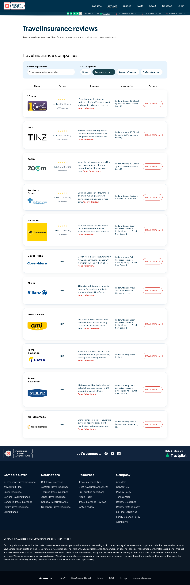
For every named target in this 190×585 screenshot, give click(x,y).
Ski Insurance (11, 511)
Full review (152, 104)
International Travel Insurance (20, 481)
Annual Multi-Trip (13, 486)
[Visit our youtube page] (112, 453)
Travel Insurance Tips (90, 481)
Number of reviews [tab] (127, 72)
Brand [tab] (85, 72)
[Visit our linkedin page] (118, 453)
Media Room (85, 496)
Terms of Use (123, 496)
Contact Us (122, 486)
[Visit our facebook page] (106, 453)
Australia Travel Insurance (55, 486)
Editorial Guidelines (126, 511)
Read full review (87, 108)
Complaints (122, 521)
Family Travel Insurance (16, 506)
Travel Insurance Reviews (92, 501)
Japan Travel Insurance (53, 496)
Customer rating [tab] (104, 72)
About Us (121, 481)
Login (181, 5)
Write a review (86, 506)
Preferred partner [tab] (151, 72)
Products (96, 5)
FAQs (140, 5)
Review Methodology (128, 506)
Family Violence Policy (128, 516)
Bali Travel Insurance (52, 481)
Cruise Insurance (13, 491)
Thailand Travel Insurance (54, 491)
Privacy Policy (123, 491)
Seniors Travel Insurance (17, 496)
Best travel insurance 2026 (93, 486)
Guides (127, 5)
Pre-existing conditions (91, 491)
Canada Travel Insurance (54, 501)
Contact (167, 5)
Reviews (112, 5)
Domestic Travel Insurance (18, 501)
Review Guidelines (126, 501)
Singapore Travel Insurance (56, 506)
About (152, 5)
